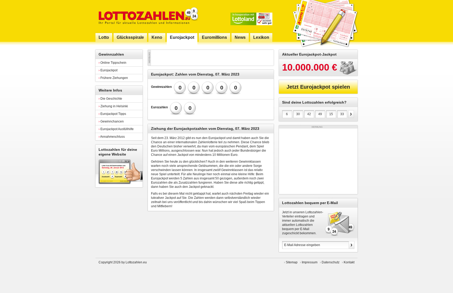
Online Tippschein (112, 63)
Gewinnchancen (111, 121)
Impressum (309, 262)
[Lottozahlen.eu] (147, 16)
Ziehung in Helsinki (113, 106)
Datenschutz (330, 262)
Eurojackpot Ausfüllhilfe (116, 129)
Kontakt (349, 262)
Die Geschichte (110, 98)
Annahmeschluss (112, 136)
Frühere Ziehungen (113, 78)
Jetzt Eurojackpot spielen (318, 87)
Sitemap (292, 262)
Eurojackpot (108, 70)
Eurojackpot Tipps (112, 114)
